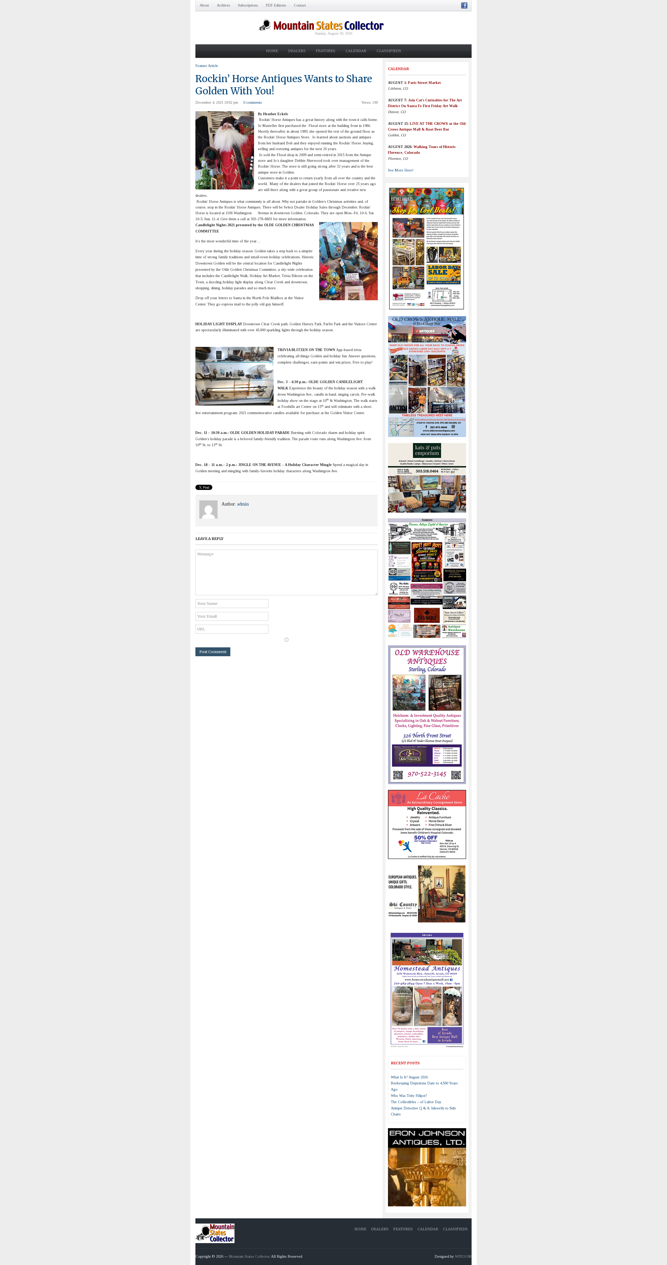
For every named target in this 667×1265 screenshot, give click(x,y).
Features (325, 50)
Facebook (464, 5)
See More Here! (400, 170)
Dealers (297, 50)
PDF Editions (276, 5)
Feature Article (206, 66)
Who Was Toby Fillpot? (409, 1096)
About (204, 5)
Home (272, 50)
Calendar (355, 50)
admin (243, 504)
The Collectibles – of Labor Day (416, 1102)
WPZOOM (463, 1256)
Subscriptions (248, 5)
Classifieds (388, 50)
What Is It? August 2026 (409, 1077)
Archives (223, 5)
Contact (300, 5)
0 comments (252, 103)
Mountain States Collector (249, 1256)
